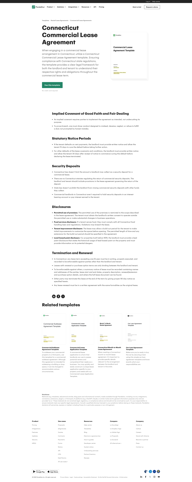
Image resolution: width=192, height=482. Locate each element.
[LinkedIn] (141, 477)
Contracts (61, 436)
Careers (138, 432)
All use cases (62, 461)
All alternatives (115, 443)
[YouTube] (159, 477)
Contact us (139, 447)
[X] (150, 477)
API (95, 7)
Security (35, 439)
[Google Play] (39, 471)
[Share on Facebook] (58, 296)
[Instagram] (154, 477)
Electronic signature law (92, 436)
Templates (45, 20)
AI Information (123, 477)
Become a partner (142, 439)
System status (89, 447)
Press (138, 443)
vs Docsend (114, 439)
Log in (148, 1)
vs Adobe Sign (115, 432)
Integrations (36, 428)
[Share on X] (63, 296)
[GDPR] (154, 471)
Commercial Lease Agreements (81, 20)
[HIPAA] (146, 471)
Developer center (90, 443)
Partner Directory (90, 454)
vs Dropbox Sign (115, 428)
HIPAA (34, 443)
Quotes (60, 432)
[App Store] (53, 471)
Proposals (61, 425)
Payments (61, 439)
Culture (138, 428)
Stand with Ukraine (142, 436)
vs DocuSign (114, 425)
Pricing (101, 7)
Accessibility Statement (90, 477)
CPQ (59, 454)
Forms (60, 443)
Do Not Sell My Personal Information (108, 477)
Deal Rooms (62, 458)
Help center (156, 1)
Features (35, 432)
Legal (71, 477)
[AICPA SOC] (150, 471)
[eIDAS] (158, 471)
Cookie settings (78, 477)
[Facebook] (145, 477)
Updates (35, 436)
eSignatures (62, 428)
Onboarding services (91, 450)
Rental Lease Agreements (59, 20)
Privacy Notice (64, 477)
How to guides (89, 439)
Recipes (86, 458)
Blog (85, 432)
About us (139, 425)
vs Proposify (114, 436)
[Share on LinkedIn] (54, 296)
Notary (60, 447)
